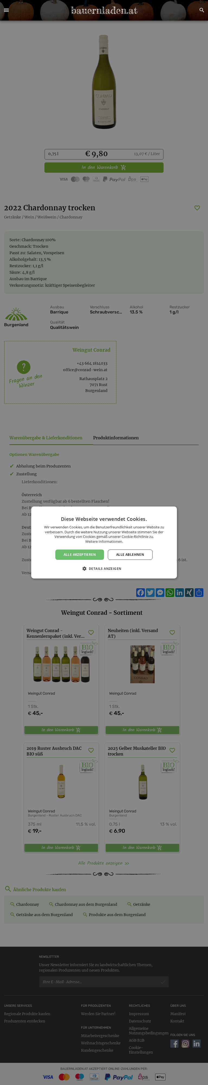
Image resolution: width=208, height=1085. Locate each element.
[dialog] (104, 542)
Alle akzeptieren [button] (80, 554)
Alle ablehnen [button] (130, 554)
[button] (6, 10)
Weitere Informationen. (104, 541)
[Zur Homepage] (104, 10)
